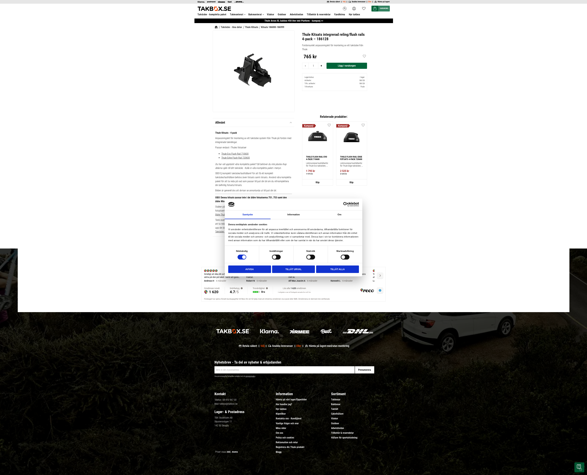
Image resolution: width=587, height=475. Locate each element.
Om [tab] (339, 214)
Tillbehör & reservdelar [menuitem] (318, 14)
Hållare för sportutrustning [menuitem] (344, 437)
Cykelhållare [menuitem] (337, 413)
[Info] (317, 182)
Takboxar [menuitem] (335, 399)
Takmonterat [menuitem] (236, 14)
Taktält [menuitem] (334, 409)
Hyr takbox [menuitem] (354, 14)
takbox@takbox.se (228, 403)
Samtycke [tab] (247, 214)
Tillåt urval (293, 269)
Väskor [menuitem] (270, 14)
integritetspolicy (250, 376)
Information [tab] (293, 214)
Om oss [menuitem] (279, 433)
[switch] (276, 257)
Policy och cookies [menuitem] (285, 437)
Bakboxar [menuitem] (335, 404)
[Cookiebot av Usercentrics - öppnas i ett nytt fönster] (345, 204)
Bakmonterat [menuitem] (255, 14)
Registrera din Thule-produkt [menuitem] (290, 447)
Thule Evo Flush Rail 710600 (235, 153)
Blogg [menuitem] (278, 452)
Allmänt (220, 122)
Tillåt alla (337, 269)
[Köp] (347, 66)
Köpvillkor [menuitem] (281, 413)
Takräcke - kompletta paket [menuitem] (212, 14)
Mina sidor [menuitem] (281, 428)
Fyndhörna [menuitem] (339, 14)
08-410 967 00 (229, 399)
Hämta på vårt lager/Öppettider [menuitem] (291, 399)
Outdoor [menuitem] (282, 14)
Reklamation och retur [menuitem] (287, 442)
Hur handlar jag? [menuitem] (284, 404)
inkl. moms (232, 451)
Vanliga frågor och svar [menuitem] (287, 423)
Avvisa (249, 269)
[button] (363, 7)
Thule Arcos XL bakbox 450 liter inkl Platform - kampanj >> (293, 20)
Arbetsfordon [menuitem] (296, 14)
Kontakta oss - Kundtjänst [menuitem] (288, 418)
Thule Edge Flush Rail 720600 (235, 157)
